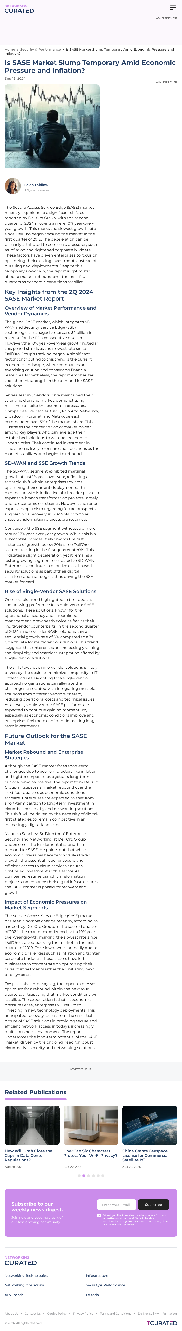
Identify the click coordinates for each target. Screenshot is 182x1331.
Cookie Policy (57, 1313)
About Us (11, 1313)
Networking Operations (24, 1285)
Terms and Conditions (115, 1313)
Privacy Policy (83, 1313)
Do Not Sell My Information (157, 1313)
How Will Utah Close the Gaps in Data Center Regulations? (28, 1155)
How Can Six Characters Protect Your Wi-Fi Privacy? (90, 1153)
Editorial (93, 1295)
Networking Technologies (26, 1275)
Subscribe (153, 1204)
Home (10, 49)
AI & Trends (14, 1295)
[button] (79, 1175)
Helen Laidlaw (36, 185)
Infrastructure (97, 1275)
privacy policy (125, 1224)
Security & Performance (40, 49)
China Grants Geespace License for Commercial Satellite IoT (145, 1155)
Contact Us (33, 1313)
